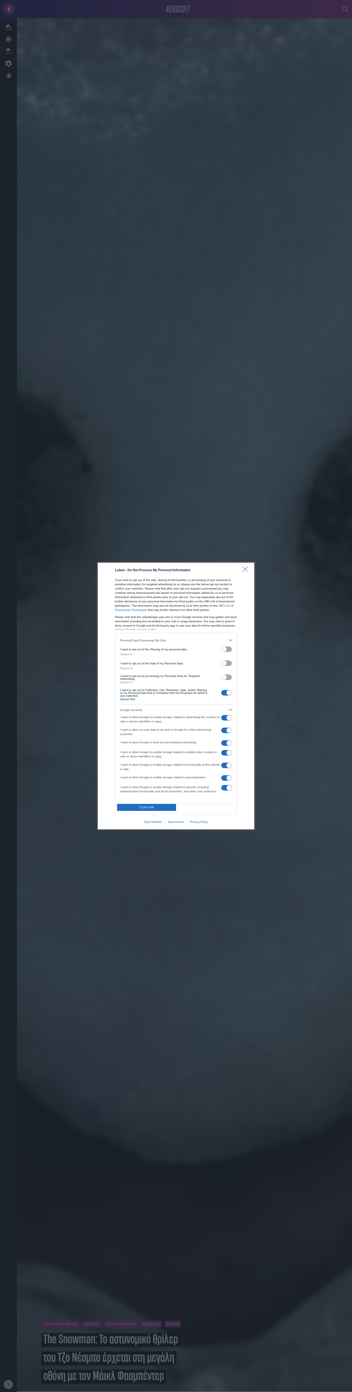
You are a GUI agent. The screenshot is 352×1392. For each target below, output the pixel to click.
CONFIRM (146, 807)
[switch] (226, 649)
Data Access (176, 821)
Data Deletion (153, 821)
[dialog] (176, 696)
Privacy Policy (199, 821)
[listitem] (176, 640)
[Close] (246, 570)
